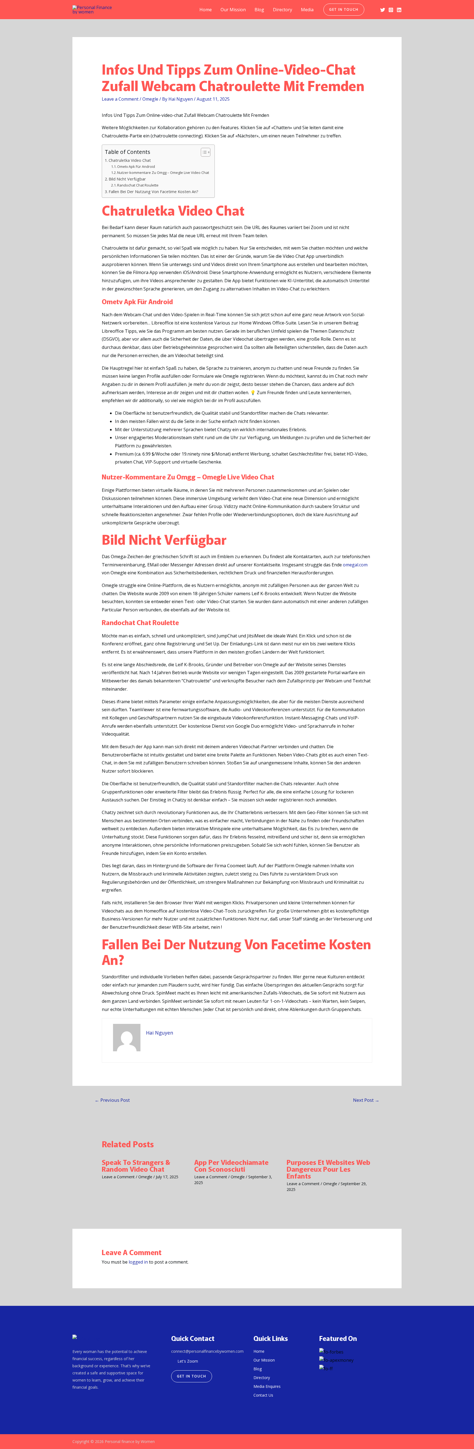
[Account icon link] (372, 9)
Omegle (150, 99)
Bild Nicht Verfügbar (127, 179)
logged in (138, 1262)
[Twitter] (382, 9)
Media (307, 10)
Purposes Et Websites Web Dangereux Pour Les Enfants (328, 1168)
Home (205, 10)
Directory (282, 10)
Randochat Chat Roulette (138, 185)
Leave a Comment (120, 99)
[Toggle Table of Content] (203, 152)
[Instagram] (390, 9)
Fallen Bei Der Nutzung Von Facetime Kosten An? (153, 191)
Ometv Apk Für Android (136, 166)
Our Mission (233, 10)
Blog (259, 10)
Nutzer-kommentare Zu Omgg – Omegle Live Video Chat (163, 172)
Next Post (366, 1100)
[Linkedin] (399, 9)
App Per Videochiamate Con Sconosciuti (231, 1165)
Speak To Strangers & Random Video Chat (136, 1165)
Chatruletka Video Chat (130, 160)
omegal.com (355, 565)
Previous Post (112, 1100)
